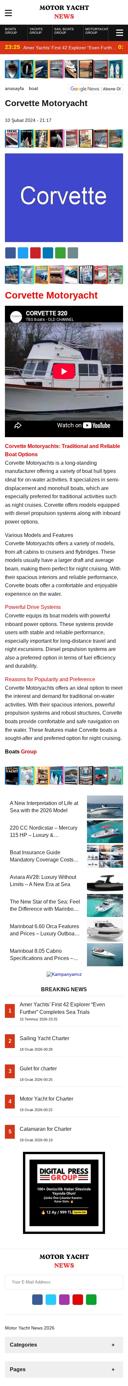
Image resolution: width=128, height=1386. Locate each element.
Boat (33, 88)
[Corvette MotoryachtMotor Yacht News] (64, 11)
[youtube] (78, 1299)
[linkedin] (35, 253)
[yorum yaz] (72, 253)
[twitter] (23, 253)
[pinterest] (47, 253)
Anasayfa (14, 88)
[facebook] (10, 253)
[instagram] (64, 1299)
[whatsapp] (91, 1299)
